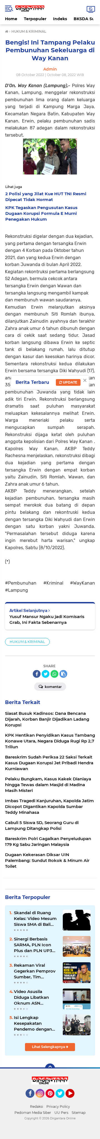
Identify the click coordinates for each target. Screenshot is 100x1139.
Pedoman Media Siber (32, 1113)
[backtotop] (50, 1068)
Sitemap (79, 1113)
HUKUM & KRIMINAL (27, 642)
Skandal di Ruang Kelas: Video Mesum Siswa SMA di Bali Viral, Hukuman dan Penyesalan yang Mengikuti (35, 918)
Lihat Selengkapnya (49, 1047)
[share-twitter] (45, 674)
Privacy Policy (58, 1106)
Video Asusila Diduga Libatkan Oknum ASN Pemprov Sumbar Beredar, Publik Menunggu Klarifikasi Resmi (32, 997)
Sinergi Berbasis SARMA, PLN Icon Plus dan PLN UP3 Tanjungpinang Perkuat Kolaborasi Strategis (34, 944)
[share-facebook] (37, 674)
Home (11, 18)
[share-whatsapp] (54, 674)
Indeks (60, 18)
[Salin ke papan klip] (63, 674)
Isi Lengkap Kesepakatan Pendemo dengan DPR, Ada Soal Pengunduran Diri (33, 1023)
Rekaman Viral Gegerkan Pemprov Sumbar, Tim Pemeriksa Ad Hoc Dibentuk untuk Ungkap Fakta (35, 971)
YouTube (74, 1100)
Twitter (62, 1100)
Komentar (53, 687)
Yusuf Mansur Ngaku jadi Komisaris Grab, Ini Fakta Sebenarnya (46, 619)
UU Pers (61, 1113)
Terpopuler (35, 18)
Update (69, 382)
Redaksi (36, 1106)
